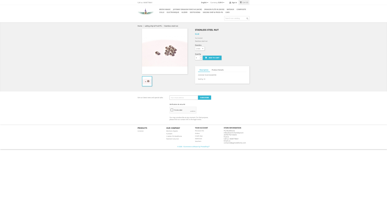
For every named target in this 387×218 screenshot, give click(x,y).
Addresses (198, 139)
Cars (227, 12)
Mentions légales (172, 131)
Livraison (141, 131)
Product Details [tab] (218, 70)
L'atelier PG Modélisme (174, 136)
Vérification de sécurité (177, 104)
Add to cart (212, 58)
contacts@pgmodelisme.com (235, 143)
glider (184, 12)
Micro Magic (165, 9)
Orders (197, 133)
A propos (169, 134)
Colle (161, 12)
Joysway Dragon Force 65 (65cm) (187, 9)
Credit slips (199, 136)
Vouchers (198, 141)
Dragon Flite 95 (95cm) (214, 9)
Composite (241, 9)
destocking (195, 12)
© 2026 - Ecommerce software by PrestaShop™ (193, 147)
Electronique (173, 12)
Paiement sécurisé (172, 139)
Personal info (199, 131)
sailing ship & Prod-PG (213, 12)
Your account (201, 128)
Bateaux (230, 9)
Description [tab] (204, 70)
